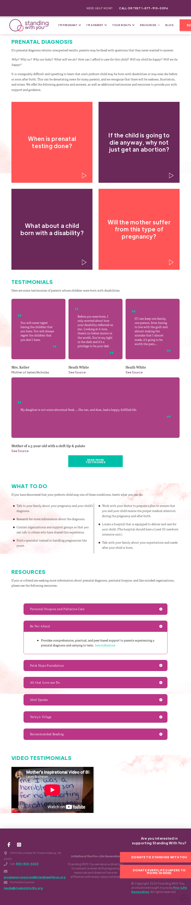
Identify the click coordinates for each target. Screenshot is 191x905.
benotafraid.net (105, 645)
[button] (51, 142)
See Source (77, 372)
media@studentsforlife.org (23, 888)
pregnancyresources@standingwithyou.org (34, 877)
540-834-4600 (27, 863)
